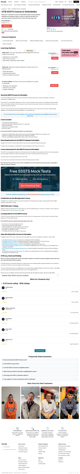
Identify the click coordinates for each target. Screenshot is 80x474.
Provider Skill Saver (22, 463)
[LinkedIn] (73, 473)
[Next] (76, 402)
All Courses (21, 446)
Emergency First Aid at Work (64, 451)
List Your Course (22, 459)
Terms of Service (17, 472)
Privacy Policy (24, 472)
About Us (60, 459)
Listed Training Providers (23, 467)
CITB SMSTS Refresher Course (9, 242)
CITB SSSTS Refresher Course (9, 239)
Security (40, 453)
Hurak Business (41, 463)
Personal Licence (42, 448)
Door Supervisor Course (6, 4)
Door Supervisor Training (64, 455)
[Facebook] (69, 473)
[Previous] (3, 402)
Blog (56, 1)
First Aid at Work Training (64, 453)
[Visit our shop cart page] (65, 1)
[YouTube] (75, 473)
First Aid (40, 449)
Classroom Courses (22, 448)
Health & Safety (41, 451)
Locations (23, 1)
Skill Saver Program (22, 461)
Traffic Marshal (61, 449)
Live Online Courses (22, 451)
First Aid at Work (56, 4)
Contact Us (60, 461)
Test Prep (61, 1)
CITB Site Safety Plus (43, 446)
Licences (16, 1)
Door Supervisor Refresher (20, 4)
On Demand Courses (23, 449)
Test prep (40, 461)
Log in (76, 1)
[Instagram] (77, 473)
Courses (10, 1)
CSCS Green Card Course (68, 4)
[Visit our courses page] (28, 1)
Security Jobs (21, 469)
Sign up (70, 1)
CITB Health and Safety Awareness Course (12, 244)
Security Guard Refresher (34, 4)
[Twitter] (71, 473)
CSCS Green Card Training (64, 446)
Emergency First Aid (46, 4)
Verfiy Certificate (22, 465)
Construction (4, 8)
